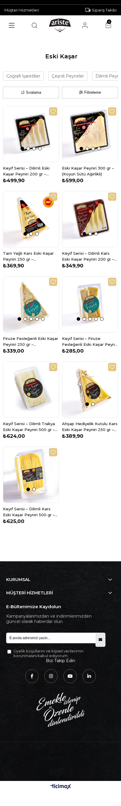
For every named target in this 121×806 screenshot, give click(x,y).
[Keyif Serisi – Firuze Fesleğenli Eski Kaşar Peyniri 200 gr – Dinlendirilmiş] (90, 304)
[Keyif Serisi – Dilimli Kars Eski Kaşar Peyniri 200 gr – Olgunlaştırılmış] (90, 219)
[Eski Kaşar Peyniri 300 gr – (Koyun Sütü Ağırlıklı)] (90, 134)
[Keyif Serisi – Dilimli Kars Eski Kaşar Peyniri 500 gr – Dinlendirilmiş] (31, 475)
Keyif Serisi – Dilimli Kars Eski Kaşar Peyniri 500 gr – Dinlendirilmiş (29, 512)
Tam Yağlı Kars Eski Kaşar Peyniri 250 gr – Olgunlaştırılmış (28, 256)
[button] (22, 148)
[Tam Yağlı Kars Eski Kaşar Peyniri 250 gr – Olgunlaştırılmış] (31, 219)
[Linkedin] (89, 676)
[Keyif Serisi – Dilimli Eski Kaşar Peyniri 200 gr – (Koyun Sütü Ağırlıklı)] (31, 134)
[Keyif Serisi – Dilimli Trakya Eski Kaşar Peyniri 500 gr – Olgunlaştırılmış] (31, 389)
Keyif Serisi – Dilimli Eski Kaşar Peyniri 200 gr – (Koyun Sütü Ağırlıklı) (26, 171)
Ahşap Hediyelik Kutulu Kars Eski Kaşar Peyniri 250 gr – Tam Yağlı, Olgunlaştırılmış (89, 426)
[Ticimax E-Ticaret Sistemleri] (60, 787)
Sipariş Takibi (104, 10)
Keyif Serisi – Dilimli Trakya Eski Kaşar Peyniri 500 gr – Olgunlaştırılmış (29, 426)
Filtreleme (92, 92)
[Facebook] (31, 676)
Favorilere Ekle (53, 111)
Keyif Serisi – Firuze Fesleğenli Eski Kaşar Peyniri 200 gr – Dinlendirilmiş (90, 341)
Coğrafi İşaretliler (23, 76)
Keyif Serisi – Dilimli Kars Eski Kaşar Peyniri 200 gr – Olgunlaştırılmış (88, 256)
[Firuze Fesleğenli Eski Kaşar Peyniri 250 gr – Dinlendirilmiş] (31, 304)
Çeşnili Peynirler (68, 76)
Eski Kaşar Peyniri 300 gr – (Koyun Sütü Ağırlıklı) (88, 171)
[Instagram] (51, 676)
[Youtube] (70, 676)
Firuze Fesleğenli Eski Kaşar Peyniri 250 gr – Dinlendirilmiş (30, 341)
